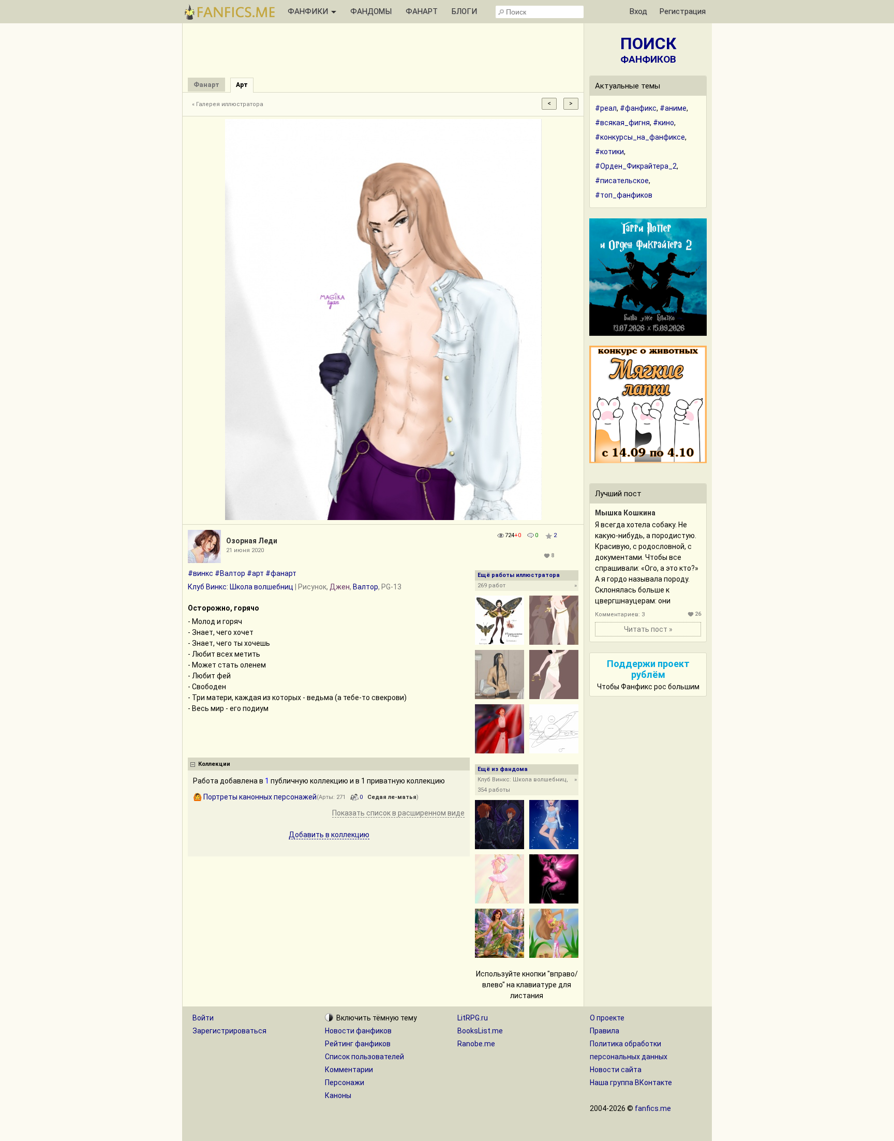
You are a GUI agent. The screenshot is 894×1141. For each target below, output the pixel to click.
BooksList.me (480, 1031)
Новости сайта (616, 1069)
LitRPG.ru (472, 1018)
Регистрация (683, 11)
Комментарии (349, 1069)
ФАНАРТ (422, 11)
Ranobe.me (476, 1044)
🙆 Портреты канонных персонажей (255, 797)
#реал (606, 108)
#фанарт (280, 573)
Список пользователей (364, 1057)
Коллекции (214, 764)
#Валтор (230, 573)
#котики (609, 151)
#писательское (622, 180)
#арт (255, 573)
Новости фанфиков (358, 1031)
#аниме (673, 108)
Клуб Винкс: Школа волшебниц (240, 587)
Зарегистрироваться (229, 1031)
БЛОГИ (464, 11)
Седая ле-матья (391, 797)
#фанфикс (638, 108)
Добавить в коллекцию (329, 835)
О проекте (607, 1018)
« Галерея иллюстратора (227, 104)
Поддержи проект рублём (648, 669)
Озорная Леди (251, 541)
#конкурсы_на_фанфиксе (640, 137)
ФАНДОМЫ (371, 11)
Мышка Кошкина (625, 513)
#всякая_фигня (622, 122)
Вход (638, 11)
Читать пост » (648, 629)
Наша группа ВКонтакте (631, 1082)
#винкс (200, 573)
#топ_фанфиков (623, 195)
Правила (604, 1031)
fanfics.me (653, 1108)
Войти (203, 1018)
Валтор (365, 587)
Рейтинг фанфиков (358, 1044)
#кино (663, 122)
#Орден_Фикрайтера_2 (636, 166)
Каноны (338, 1095)
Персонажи (344, 1082)
